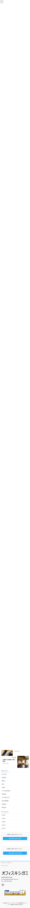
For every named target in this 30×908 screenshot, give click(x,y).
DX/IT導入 (4, 774)
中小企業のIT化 (6, 797)
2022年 (3, 825)
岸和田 (3, 787)
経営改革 (4, 777)
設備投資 (4, 804)
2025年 (3, 815)
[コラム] (23, 761)
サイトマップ (4, 865)
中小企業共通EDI (6, 790)
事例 (3, 784)
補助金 (3, 780)
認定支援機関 (5, 800)
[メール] (2, 884)
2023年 (3, 821)
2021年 (3, 828)
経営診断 (4, 794)
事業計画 (4, 807)
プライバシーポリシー (6, 862)
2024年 (3, 818)
